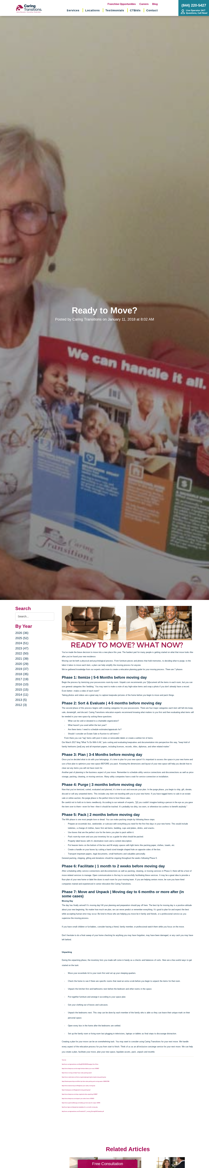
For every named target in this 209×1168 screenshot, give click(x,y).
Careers (144, 4)
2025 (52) (21, 638)
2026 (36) (21, 633)
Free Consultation (107, 1163)
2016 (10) (21, 684)
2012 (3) (21, 705)
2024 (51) (21, 643)
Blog (155, 4)
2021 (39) (21, 658)
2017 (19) (21, 679)
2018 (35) (21, 674)
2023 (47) (21, 648)
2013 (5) (21, 699)
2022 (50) (21, 653)
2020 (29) (21, 663)
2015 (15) (21, 689)
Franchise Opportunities (122, 4)
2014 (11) (21, 694)
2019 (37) (21, 669)
